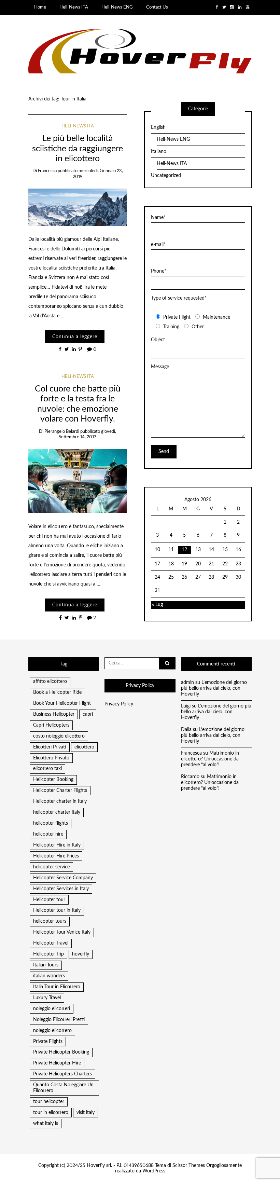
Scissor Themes (188, 1165)
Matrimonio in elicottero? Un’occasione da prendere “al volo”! (210, 759)
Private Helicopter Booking (61, 1052)
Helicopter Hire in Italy (57, 845)
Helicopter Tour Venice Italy (61, 932)
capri (88, 714)
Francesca (47, 171)
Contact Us (157, 7)
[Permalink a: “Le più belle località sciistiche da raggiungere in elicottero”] (77, 207)
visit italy (85, 1112)
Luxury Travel (47, 997)
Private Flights (47, 1041)
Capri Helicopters (51, 725)
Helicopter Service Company (63, 878)
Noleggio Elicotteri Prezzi (59, 1019)
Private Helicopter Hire (57, 1063)
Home (40, 7)
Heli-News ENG (117, 7)
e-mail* (158, 244)
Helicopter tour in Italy (57, 910)
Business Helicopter (53, 714)
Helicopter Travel (50, 943)
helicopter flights (50, 823)
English (158, 127)
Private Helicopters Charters (62, 1074)
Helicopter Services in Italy (61, 888)
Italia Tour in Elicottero (56, 987)
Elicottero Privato (51, 758)
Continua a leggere (74, 336)
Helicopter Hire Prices (56, 856)
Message (160, 366)
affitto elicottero (50, 681)
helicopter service (51, 867)
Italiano (158, 151)
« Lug (157, 604)
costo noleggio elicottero (59, 736)
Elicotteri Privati (49, 747)
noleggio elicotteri (51, 1008)
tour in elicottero (50, 1112)
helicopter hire (48, 834)
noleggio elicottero (52, 1030)
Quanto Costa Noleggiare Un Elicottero (63, 1088)
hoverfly (80, 954)
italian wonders (49, 976)
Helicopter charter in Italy (60, 801)
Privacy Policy (118, 704)
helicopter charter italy (56, 812)
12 (184, 549)
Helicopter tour (49, 899)
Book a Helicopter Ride (57, 692)
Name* (158, 217)
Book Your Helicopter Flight (62, 703)
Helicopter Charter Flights (60, 790)
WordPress (153, 1171)
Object (158, 340)
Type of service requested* (179, 298)
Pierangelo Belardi (61, 431)
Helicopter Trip (48, 954)
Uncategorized (166, 175)
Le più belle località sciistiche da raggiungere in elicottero (77, 148)
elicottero (84, 747)
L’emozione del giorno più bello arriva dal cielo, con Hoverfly (214, 688)
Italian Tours (45, 965)
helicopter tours (49, 921)
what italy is (45, 1123)
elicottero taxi (47, 768)
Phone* (158, 271)
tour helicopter (48, 1101)
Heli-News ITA (73, 7)
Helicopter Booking (53, 779)
